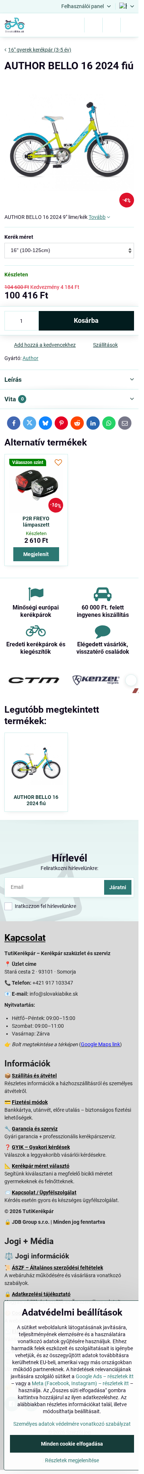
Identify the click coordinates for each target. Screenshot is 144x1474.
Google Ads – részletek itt (105, 1376)
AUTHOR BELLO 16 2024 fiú (36, 800)
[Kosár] (111, 25)
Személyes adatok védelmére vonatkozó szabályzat (72, 1424)
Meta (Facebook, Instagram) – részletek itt (80, 1383)
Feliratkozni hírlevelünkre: (69, 868)
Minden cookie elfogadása (72, 1444)
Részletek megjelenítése (72, 1460)
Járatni (117, 887)
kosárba (86, 320)
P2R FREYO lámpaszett (36, 522)
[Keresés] (93, 25)
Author (30, 358)
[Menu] (129, 25)
